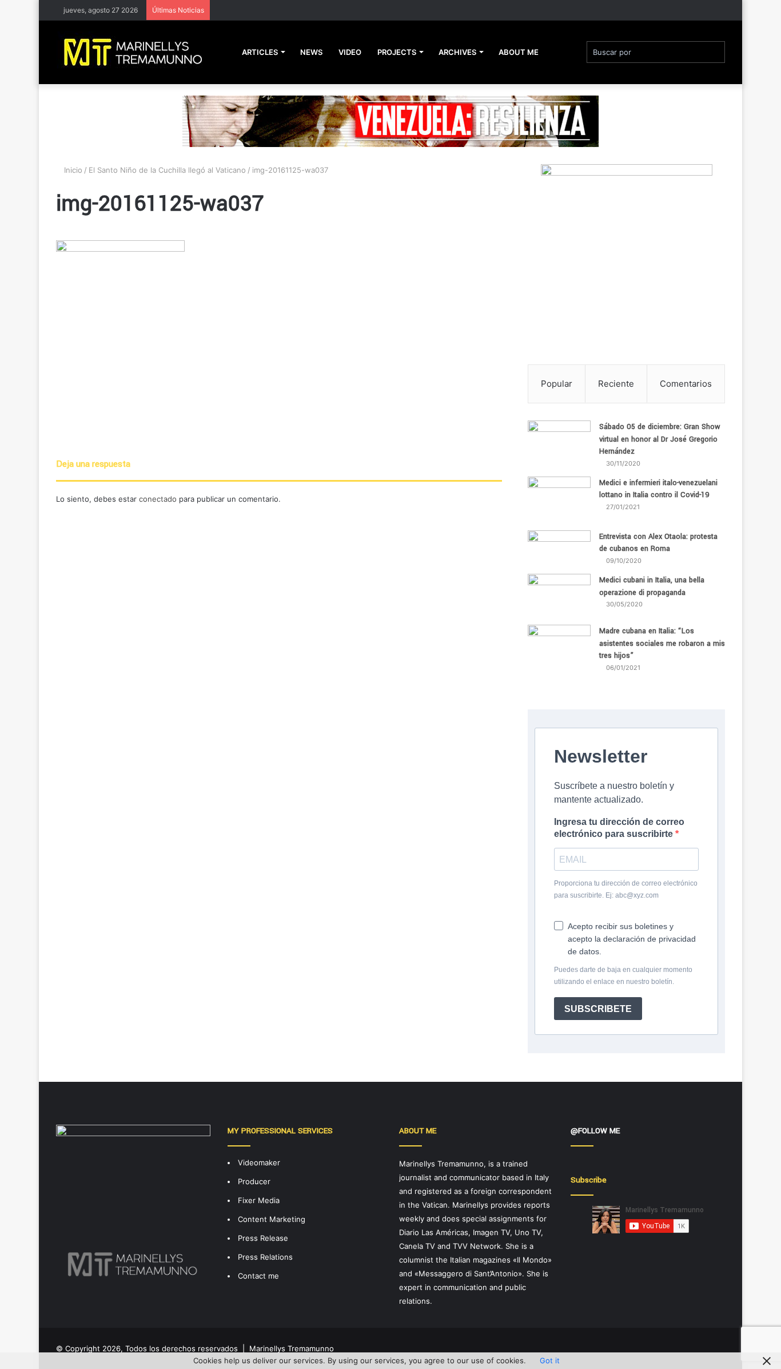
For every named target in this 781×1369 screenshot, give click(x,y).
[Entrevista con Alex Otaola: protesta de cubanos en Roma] (559, 548)
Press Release (263, 1238)
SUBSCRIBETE (598, 1009)
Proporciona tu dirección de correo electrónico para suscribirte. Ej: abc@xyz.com (626, 889)
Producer (254, 1181)
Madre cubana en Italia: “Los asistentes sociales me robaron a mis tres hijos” (662, 643)
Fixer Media (259, 1200)
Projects (396, 52)
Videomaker (259, 1162)
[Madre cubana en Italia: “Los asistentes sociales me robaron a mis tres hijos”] (559, 653)
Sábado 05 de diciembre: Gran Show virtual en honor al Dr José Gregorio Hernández (659, 439)
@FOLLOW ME (595, 1130)
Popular (556, 383)
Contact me (258, 1275)
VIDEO (349, 52)
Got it (550, 1360)
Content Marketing (271, 1219)
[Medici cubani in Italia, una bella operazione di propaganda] (559, 595)
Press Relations (265, 1256)
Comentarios (686, 383)
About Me (519, 52)
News (311, 52)
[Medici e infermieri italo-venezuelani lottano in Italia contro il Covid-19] (559, 499)
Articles (260, 52)
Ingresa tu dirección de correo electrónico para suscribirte (619, 828)
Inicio (72, 169)
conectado (158, 498)
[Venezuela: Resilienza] (390, 120)
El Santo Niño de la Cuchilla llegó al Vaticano (167, 169)
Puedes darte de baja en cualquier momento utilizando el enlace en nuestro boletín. (623, 976)
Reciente (616, 383)
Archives (457, 52)
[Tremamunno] (137, 52)
